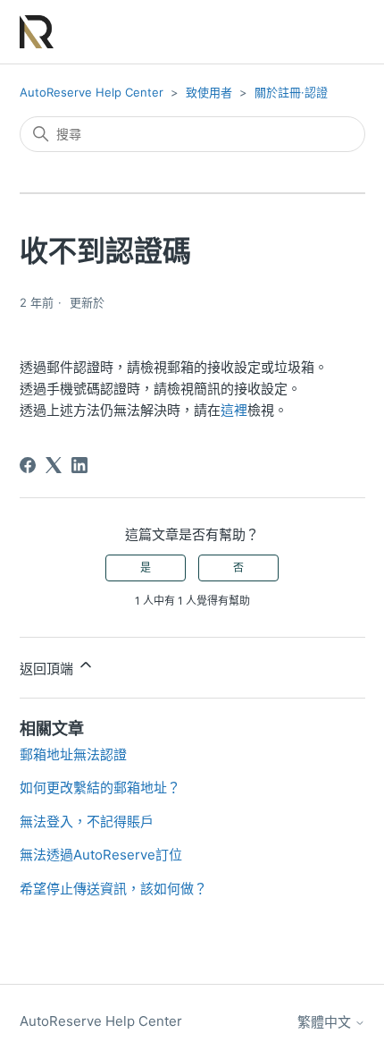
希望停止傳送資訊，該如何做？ (113, 888)
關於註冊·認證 (291, 92)
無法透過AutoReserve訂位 (101, 854)
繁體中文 (326, 1021)
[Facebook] (28, 465)
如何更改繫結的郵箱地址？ (100, 787)
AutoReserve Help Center (91, 92)
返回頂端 (48, 668)
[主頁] (37, 31)
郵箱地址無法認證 (73, 754)
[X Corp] (54, 465)
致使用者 (209, 92)
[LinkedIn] (79, 465)
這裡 (234, 410)
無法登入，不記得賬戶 (87, 821)
